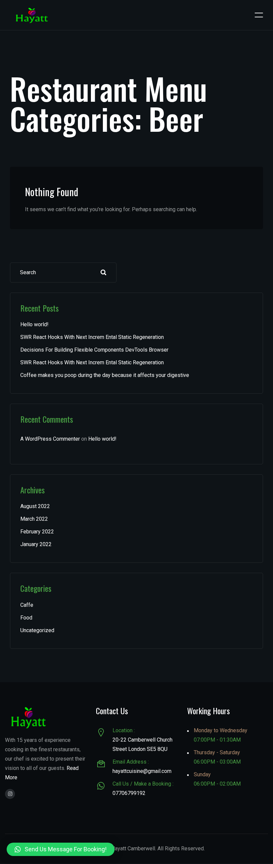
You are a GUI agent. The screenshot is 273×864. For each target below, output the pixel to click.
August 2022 (35, 506)
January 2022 (36, 544)
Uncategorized (37, 630)
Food (26, 617)
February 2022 (37, 531)
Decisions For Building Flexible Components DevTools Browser (94, 350)
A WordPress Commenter (50, 439)
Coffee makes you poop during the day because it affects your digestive (104, 375)
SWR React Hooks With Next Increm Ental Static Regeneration (92, 337)
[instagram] (10, 794)
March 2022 (34, 519)
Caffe (26, 605)
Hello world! (34, 324)
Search (104, 273)
